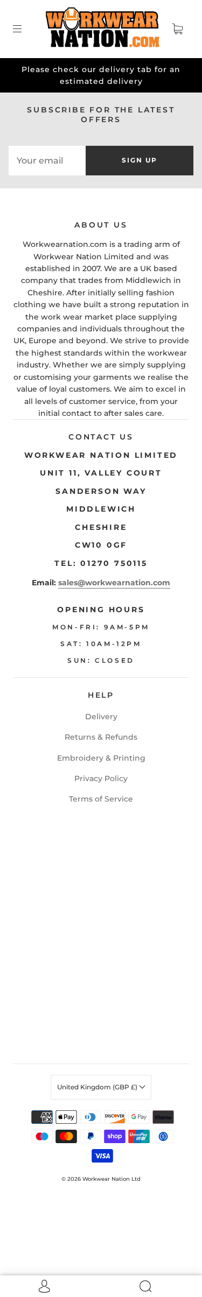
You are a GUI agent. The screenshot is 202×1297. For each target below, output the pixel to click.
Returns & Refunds (101, 737)
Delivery (101, 716)
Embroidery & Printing (101, 758)
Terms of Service (101, 799)
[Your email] (47, 160)
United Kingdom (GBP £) (98, 1087)
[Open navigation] (25, 29)
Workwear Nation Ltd (111, 1178)
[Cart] (177, 29)
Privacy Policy (101, 778)
